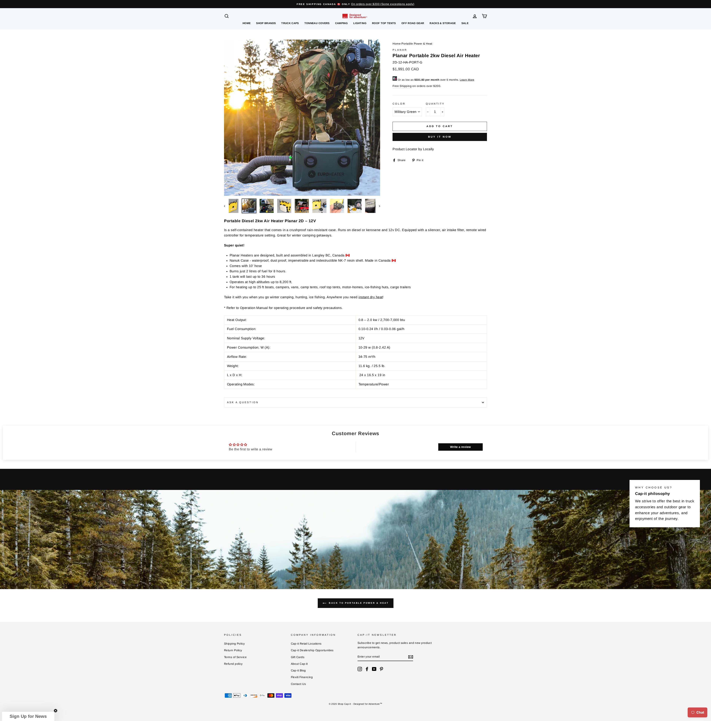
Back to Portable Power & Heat (358, 603)
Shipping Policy (234, 643)
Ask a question (243, 402)
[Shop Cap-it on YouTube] (374, 669)
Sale (464, 23)
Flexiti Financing (302, 677)
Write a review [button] (460, 446)
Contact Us (298, 683)
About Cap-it (299, 663)
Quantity (435, 103)
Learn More (467, 79)
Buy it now (439, 136)
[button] (28, 716)
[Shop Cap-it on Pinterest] (381, 669)
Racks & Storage (443, 23)
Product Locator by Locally (413, 149)
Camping (341, 23)
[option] (355, 4)
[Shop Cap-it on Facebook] (367, 669)
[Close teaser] (55, 710)
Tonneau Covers (317, 23)
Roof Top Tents (384, 23)
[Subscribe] (410, 657)
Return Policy (233, 650)
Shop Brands (266, 23)
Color (399, 103)
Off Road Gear (412, 23)
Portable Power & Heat (416, 43)
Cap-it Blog (298, 670)
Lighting (359, 23)
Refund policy (233, 663)
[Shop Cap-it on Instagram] (360, 669)
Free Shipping (402, 86)
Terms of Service (235, 657)
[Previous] (226, 206)
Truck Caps (290, 23)
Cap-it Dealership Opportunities (312, 650)
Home (247, 23)
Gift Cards (298, 657)
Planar (400, 49)
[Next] (377, 206)
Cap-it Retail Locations (306, 643)
